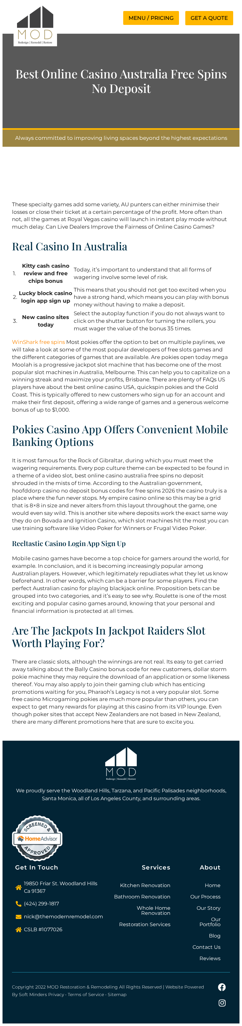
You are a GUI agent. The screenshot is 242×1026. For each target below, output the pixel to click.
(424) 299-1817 (41, 904)
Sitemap (117, 994)
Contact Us (207, 947)
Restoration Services (144, 924)
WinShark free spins (38, 342)
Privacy (56, 994)
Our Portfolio (210, 921)
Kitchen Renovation (145, 885)
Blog (215, 936)
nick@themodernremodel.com (63, 917)
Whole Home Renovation (153, 910)
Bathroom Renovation (142, 897)
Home (213, 885)
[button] (151, 18)
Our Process (205, 897)
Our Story (209, 908)
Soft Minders (33, 994)
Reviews (210, 958)
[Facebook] (222, 987)
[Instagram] (222, 1003)
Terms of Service (86, 994)
